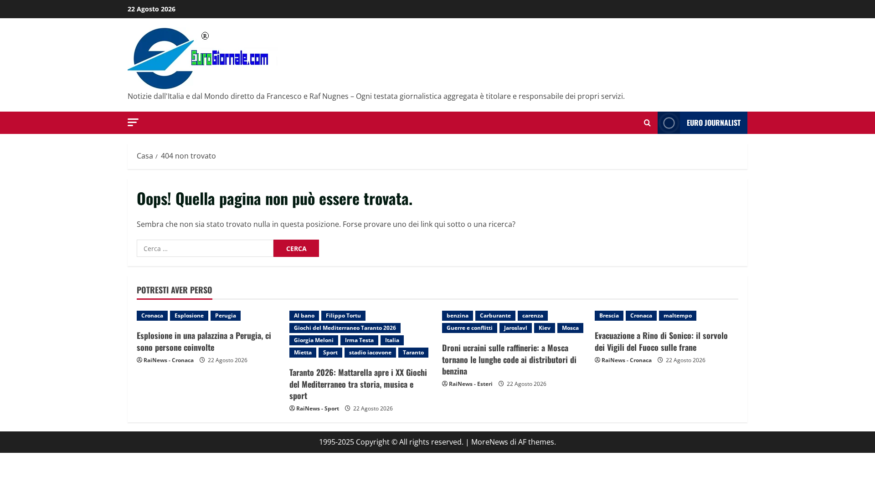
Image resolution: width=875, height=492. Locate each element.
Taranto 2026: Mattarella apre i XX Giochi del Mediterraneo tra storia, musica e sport (358, 383)
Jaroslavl (515, 328)
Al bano (304, 315)
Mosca (570, 328)
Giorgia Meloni (314, 340)
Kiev (545, 328)
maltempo (678, 315)
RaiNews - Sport (317, 408)
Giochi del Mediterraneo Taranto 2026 (345, 328)
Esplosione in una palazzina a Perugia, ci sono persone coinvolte (204, 341)
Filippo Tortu (343, 315)
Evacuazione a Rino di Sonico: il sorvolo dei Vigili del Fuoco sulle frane (661, 341)
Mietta (303, 352)
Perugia (225, 315)
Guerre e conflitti (470, 328)
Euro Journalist (714, 122)
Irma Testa (359, 340)
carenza (532, 315)
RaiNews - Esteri (471, 384)
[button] (133, 122)
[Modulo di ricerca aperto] (647, 123)
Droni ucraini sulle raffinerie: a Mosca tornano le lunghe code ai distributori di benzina (509, 359)
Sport (330, 352)
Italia (392, 340)
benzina (457, 315)
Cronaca (152, 315)
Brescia (609, 315)
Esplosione (189, 315)
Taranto (413, 352)
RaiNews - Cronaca (169, 360)
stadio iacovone (370, 352)
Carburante (495, 315)
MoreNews (489, 442)
